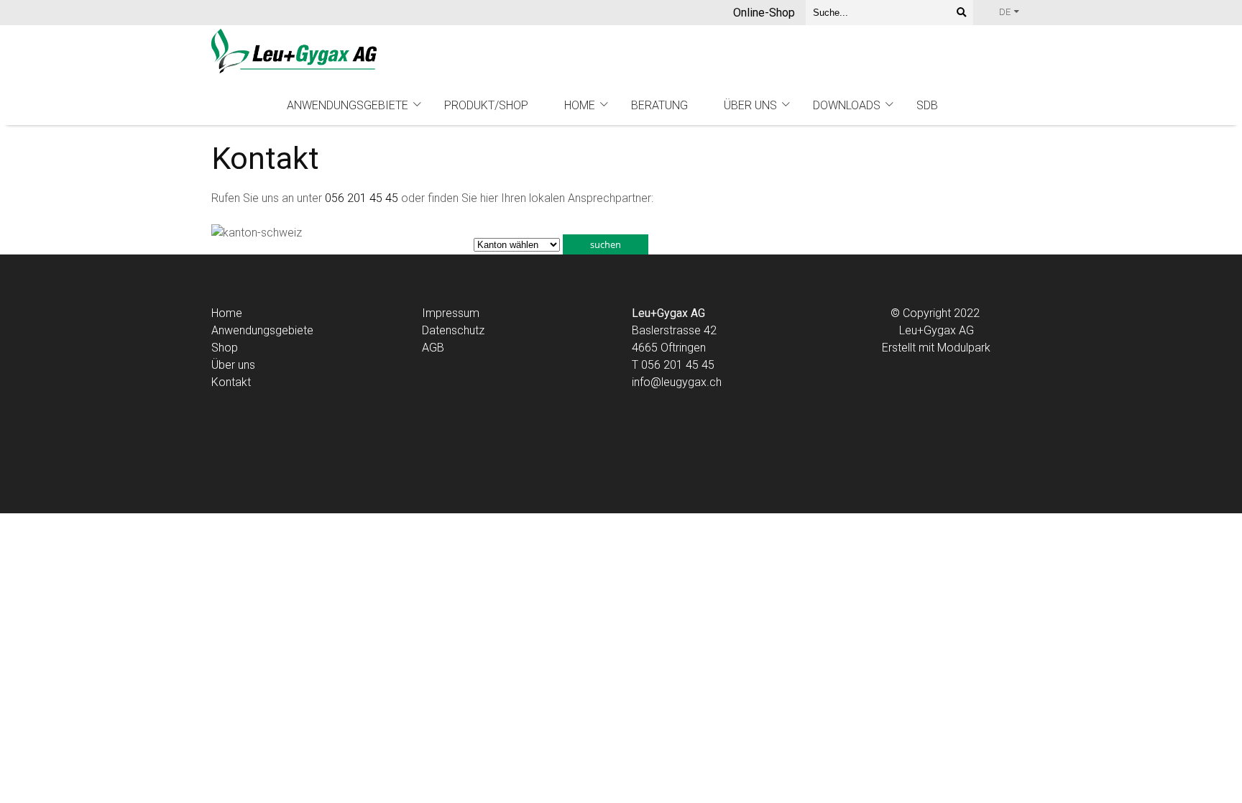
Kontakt (231, 382)
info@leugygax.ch (677, 382)
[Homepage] (294, 52)
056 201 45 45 (361, 198)
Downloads (846, 105)
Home (579, 105)
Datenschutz (453, 330)
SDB (927, 105)
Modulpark (963, 347)
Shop (224, 347)
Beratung (659, 105)
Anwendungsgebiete (347, 105)
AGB (433, 347)
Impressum (450, 313)
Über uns (750, 105)
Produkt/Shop (486, 105)
